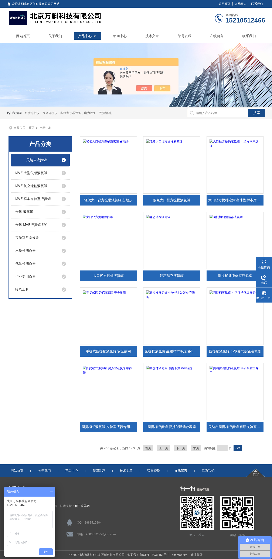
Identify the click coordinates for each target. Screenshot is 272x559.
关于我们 (55, 36)
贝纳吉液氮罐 (36, 160)
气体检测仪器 (25, 263)
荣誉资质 (184, 36)
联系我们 (257, 4)
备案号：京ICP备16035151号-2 (148, 554)
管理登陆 (197, 554)
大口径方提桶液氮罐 (108, 275)
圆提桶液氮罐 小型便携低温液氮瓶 (235, 351)
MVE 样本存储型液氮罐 (33, 199)
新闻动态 (99, 470)
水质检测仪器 (25, 250)
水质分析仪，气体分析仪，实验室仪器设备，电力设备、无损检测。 (69, 113)
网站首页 (23, 36)
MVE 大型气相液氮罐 (31, 173)
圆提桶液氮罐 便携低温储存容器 (171, 427)
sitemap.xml (180, 554)
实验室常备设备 (27, 237)
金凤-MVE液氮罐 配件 (31, 225)
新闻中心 (120, 36)
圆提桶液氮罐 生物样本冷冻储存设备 (172, 351)
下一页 (180, 448)
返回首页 (224, 4)
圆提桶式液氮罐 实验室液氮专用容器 (109, 427)
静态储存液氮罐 (172, 275)
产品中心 (85, 36)
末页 (196, 448)
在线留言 (241, 4)
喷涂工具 (22, 289)
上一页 (163, 448)
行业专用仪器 (25, 276)
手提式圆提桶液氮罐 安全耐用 (108, 351)
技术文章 (152, 36)
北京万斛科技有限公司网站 (42, 4)
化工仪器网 (82, 506)
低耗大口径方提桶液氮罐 (171, 200)
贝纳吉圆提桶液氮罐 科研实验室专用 (236, 427)
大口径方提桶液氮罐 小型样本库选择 (236, 200)
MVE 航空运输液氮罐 (31, 186)
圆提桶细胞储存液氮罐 (235, 275)
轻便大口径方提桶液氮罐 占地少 (108, 200)
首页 (31, 128)
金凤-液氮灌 (24, 212)
